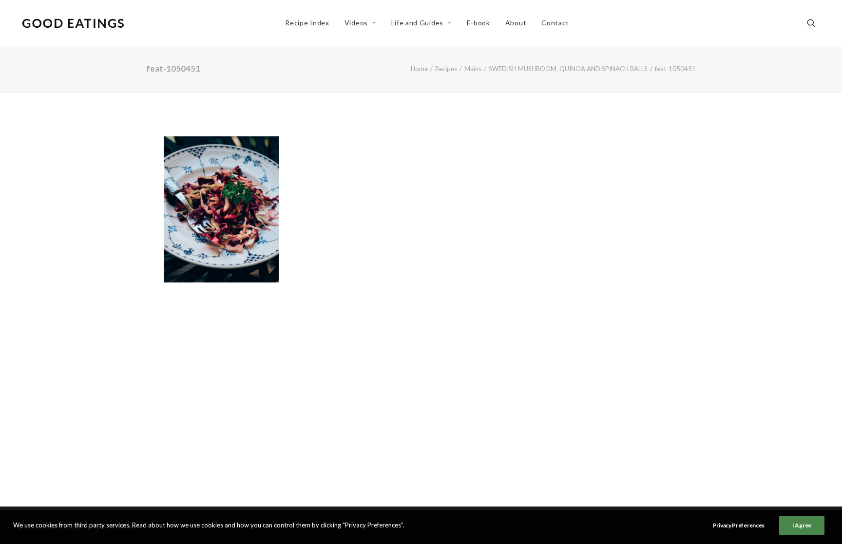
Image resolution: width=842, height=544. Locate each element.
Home (419, 69)
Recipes (446, 69)
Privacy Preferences (739, 525)
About (516, 23)
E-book (478, 23)
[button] (815, 23)
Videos (356, 23)
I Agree (801, 525)
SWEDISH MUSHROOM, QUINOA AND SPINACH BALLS (568, 69)
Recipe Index (307, 23)
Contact (555, 23)
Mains (472, 69)
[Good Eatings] (73, 23)
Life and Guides (417, 23)
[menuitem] (307, 23)
